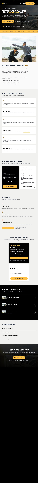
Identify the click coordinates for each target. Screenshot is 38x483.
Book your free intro (8, 21)
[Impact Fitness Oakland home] (5, 3)
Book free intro (19, 278)
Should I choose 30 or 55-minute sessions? (19, 335)
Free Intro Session (30, 3)
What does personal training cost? (19, 332)
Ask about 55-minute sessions (28, 186)
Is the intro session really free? (19, 328)
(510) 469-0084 (22, 3)
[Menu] (36, 3)
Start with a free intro (10, 186)
